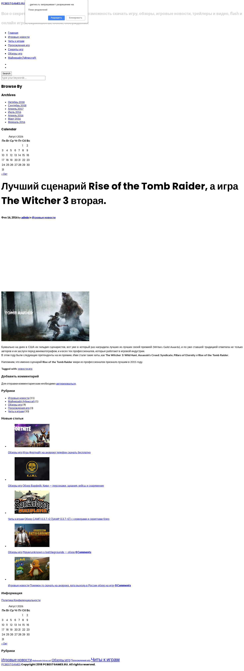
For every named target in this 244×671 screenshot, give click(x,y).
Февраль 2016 (16, 122)
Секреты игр (15, 49)
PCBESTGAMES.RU (13, 3)
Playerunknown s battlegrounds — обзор (49, 552)
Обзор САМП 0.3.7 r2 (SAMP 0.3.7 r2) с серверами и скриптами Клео (66, 519)
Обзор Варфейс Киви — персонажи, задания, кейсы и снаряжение (63, 486)
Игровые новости (19, 37)
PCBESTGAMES (11, 664)
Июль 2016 (14, 112)
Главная (13, 33)
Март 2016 (14, 118)
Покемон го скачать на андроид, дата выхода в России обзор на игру (72, 585)
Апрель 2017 (15, 108)
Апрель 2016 (15, 115)
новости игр (25, 368)
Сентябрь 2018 (17, 105)
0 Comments (83, 552)
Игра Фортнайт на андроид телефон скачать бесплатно (57, 452)
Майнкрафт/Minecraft (22, 58)
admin (25, 217)
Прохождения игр (19, 45)
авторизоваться (66, 383)
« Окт (4, 173)
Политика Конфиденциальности (21, 600)
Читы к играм (16, 41)
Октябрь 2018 (16, 102)
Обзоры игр (15, 54)
